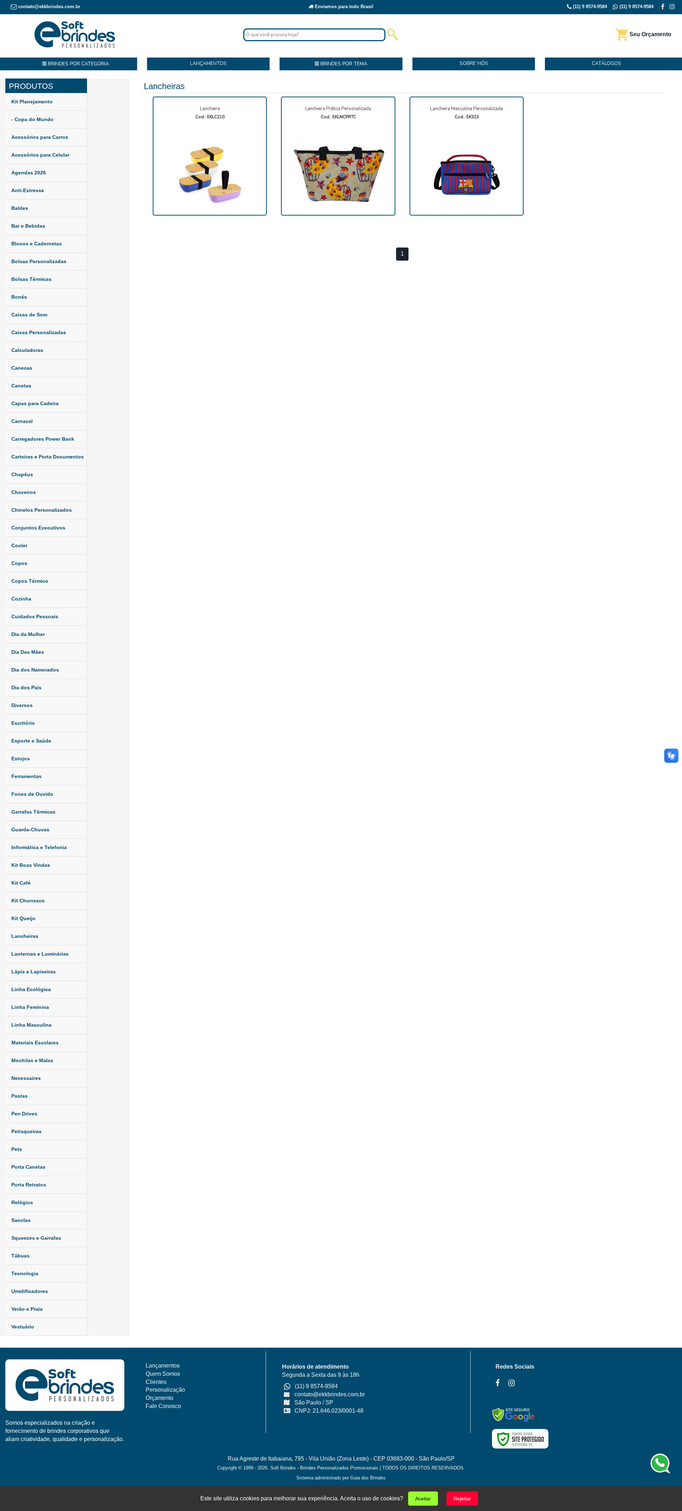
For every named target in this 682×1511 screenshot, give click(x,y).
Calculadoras (27, 350)
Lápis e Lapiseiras (33, 971)
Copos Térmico (29, 581)
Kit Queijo (23, 918)
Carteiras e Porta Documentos (47, 457)
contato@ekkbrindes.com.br (49, 6)
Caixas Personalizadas (38, 332)
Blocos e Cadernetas (36, 243)
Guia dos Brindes (368, 1477)
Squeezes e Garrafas (36, 1238)
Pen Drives (24, 1113)
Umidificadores (29, 1291)
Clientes (156, 1382)
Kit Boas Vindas (30, 865)
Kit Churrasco (28, 900)
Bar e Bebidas (28, 226)
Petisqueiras (26, 1131)
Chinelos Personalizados (41, 510)
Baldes (19, 208)
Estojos (20, 758)
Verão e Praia (27, 1309)
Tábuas (20, 1256)
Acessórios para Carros (39, 137)
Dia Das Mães (27, 652)
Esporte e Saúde (31, 741)
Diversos (22, 705)
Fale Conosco (163, 1406)
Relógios (22, 1202)
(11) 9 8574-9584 (589, 6)
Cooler (19, 545)
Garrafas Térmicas (33, 812)
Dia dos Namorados (35, 670)
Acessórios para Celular (40, 155)
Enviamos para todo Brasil (343, 6)
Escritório (23, 723)
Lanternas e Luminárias (40, 954)
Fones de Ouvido (32, 794)
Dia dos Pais (26, 687)
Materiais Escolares (35, 1042)
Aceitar (423, 1498)
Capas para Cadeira (35, 403)
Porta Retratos (28, 1184)
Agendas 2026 (28, 172)
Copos (19, 563)
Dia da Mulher (28, 634)
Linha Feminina (30, 1007)
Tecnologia (24, 1273)
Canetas (21, 385)
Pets (16, 1149)
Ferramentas (26, 776)
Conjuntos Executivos (38, 528)
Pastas (19, 1096)
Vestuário (22, 1327)
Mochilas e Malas (32, 1060)
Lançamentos (163, 1366)
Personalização (165, 1390)
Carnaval (22, 421)
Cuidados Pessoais (34, 616)
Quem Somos (163, 1374)
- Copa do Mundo (32, 119)
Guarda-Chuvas (30, 829)
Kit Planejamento (32, 101)
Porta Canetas (28, 1167)
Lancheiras (24, 936)
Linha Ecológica (31, 989)
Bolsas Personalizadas (38, 261)
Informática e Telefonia (39, 847)
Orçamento (159, 1398)
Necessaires (26, 1078)
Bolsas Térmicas (31, 279)
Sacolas (21, 1220)
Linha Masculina (31, 1025)
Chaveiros (23, 492)
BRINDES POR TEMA (343, 63)
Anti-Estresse (27, 190)
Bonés (19, 297)
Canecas (21, 368)
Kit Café (21, 883)
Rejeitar (462, 1498)
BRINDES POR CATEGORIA (78, 63)
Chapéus (22, 474)
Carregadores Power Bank (42, 439)
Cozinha (21, 599)
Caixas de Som (29, 314)
